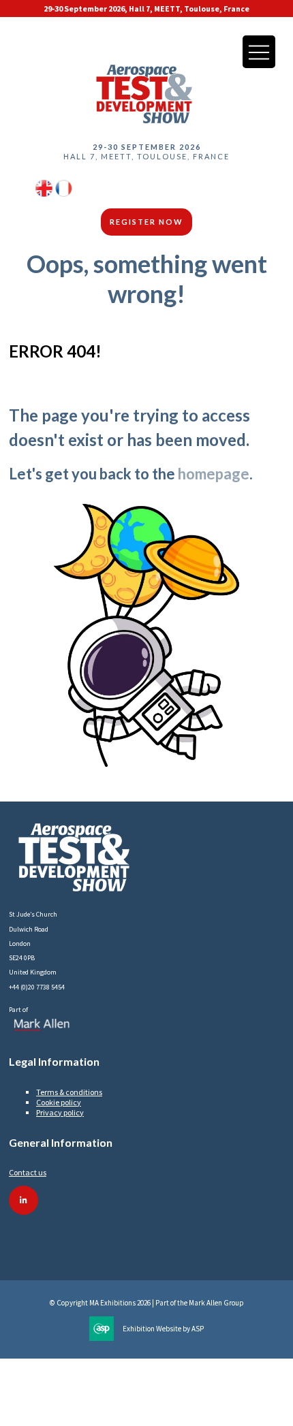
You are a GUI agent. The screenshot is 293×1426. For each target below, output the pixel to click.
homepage (213, 473)
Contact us (27, 1172)
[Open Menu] (259, 51)
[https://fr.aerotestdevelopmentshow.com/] (63, 194)
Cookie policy (58, 1102)
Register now (146, 221)
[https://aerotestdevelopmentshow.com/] (43, 194)
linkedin (23, 1200)
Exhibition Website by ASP (163, 1328)
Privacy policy (60, 1112)
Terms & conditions (69, 1092)
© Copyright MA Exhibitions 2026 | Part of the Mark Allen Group (147, 1303)
